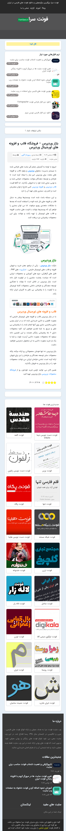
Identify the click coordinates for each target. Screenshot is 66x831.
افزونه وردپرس (37, 186)
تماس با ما (25, 8)
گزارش (32, 8)
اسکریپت (22, 269)
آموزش (38, 8)
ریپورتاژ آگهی (26, 155)
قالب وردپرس (50, 186)
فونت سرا (38, 19)
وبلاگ (43, 8)
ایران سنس (43, 827)
